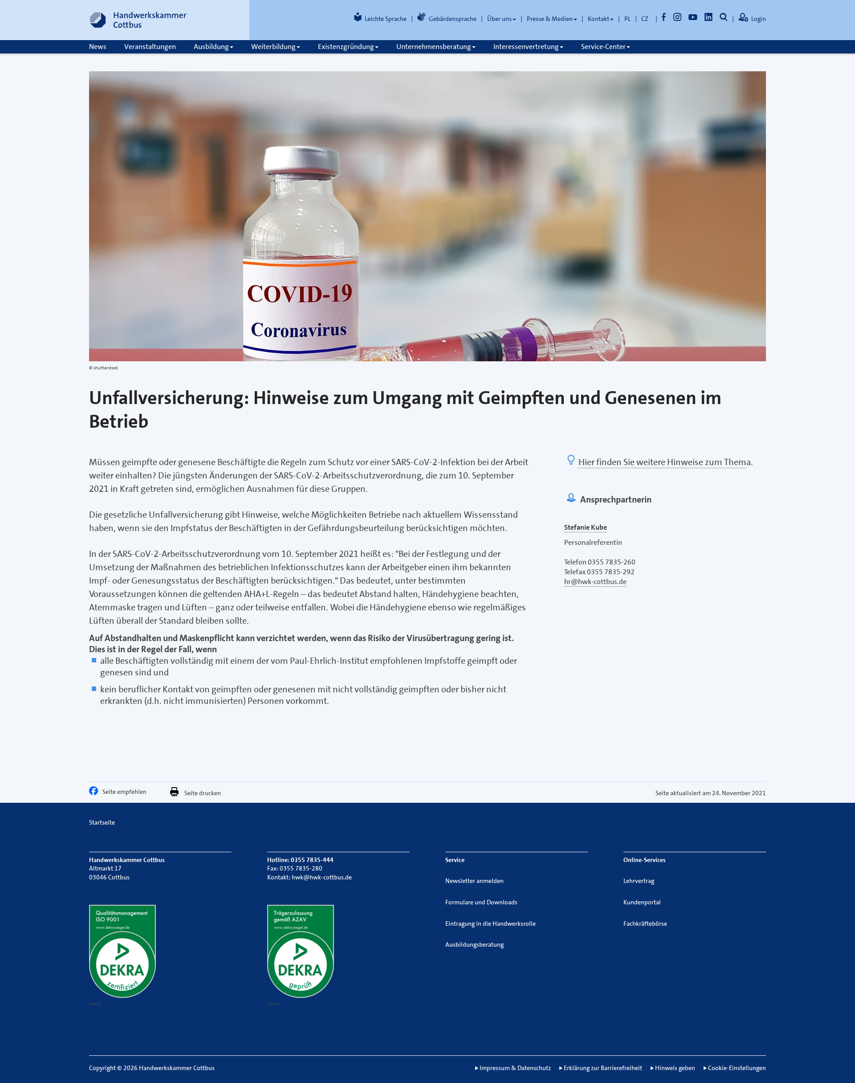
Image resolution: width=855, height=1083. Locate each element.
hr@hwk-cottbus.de (595, 581)
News (97, 46)
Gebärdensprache (452, 19)
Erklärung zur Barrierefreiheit (603, 1068)
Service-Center (603, 46)
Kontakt (598, 19)
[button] (95, 793)
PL (627, 19)
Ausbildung (211, 46)
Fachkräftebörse (645, 924)
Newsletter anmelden (474, 881)
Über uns (499, 19)
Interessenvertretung (526, 46)
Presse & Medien (550, 19)
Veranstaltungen (150, 46)
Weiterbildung (273, 46)
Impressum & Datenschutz (515, 1068)
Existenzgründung (346, 46)
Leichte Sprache (386, 19)
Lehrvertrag (638, 881)
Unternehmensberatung (433, 46)
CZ (644, 19)
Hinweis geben (675, 1068)
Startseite (102, 822)
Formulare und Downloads (481, 902)
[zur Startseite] (138, 20)
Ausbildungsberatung (474, 944)
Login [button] (758, 19)
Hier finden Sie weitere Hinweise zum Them (662, 462)
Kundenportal (642, 902)
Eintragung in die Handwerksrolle (490, 924)
